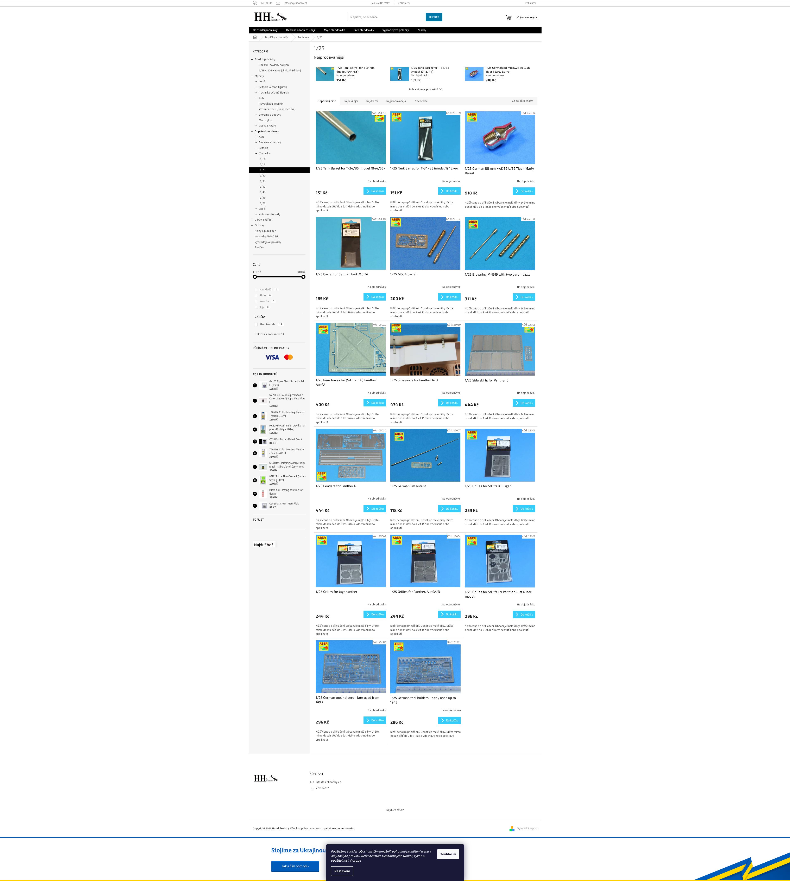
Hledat (434, 17)
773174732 (322, 788)
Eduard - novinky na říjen (274, 65)
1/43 (262, 187)
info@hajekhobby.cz (328, 782)
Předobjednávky (265, 59)
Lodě (262, 81)
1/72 (262, 203)
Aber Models (271, 324)
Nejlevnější (351, 101)
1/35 (262, 181)
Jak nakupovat (380, 3)
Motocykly (265, 120)
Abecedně (421, 101)
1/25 (262, 170)
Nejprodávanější (396, 101)
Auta (262, 98)
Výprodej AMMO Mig (267, 236)
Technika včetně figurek (274, 93)
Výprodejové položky (268, 242)
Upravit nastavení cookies (339, 829)
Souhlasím (448, 854)
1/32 (262, 176)
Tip (264, 307)
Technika (264, 154)
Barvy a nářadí (263, 220)
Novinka (267, 301)
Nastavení (342, 871)
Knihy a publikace (265, 231)
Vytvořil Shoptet (527, 829)
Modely (259, 76)
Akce (265, 295)
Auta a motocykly (269, 214)
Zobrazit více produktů (423, 89)
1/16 (262, 164)
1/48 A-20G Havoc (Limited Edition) (280, 71)
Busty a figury (267, 126)
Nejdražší (372, 101)
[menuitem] (265, 30)
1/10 (262, 159)
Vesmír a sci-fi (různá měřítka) (277, 109)
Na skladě (268, 290)
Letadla (263, 148)
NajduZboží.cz (395, 810)
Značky (259, 247)
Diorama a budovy (270, 115)
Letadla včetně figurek (273, 87)
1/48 (262, 192)
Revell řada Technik (271, 104)
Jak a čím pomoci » (295, 866)
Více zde (355, 860)
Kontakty (404, 3)
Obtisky (260, 225)
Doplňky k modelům (267, 131)
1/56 (262, 198)
